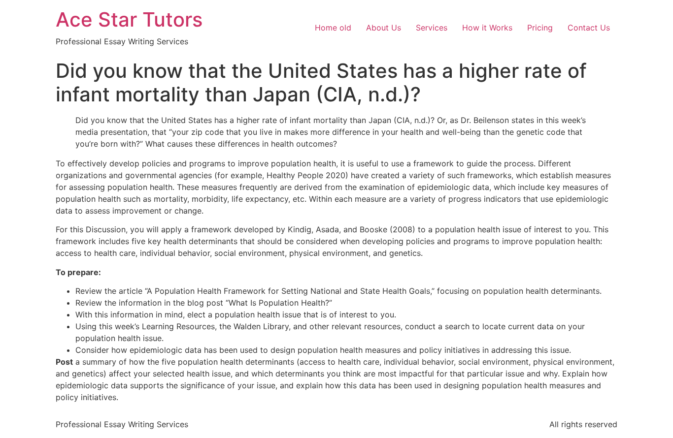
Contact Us (589, 27)
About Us (383, 27)
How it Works (487, 27)
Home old (333, 27)
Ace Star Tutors (129, 19)
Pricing (540, 27)
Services (431, 27)
